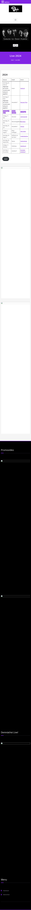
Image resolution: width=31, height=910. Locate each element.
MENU (7, 2)
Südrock (22, 88)
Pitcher (22, 126)
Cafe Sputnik (23, 117)
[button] (2, 2)
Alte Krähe (23, 131)
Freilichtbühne (24, 136)
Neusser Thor (23, 102)
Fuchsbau (22, 121)
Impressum (6, 890)
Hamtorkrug (23, 141)
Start (12, 60)
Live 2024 (17, 60)
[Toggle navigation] (15, 19)
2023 (5, 159)
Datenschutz (6, 894)
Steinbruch (23, 146)
